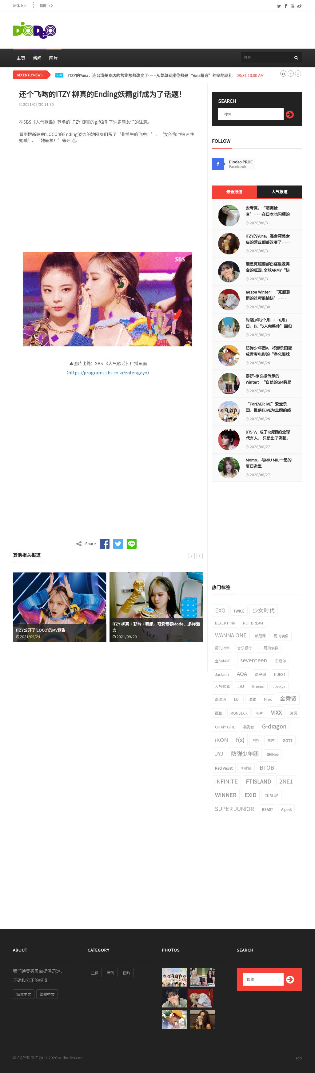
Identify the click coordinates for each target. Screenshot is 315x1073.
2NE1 (286, 781)
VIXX (276, 712)
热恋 (271, 740)
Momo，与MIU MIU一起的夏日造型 (269, 463)
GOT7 (288, 740)
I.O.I (237, 699)
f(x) (240, 740)
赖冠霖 (260, 635)
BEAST (267, 809)
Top (298, 1057)
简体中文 (19, 5)
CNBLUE (271, 795)
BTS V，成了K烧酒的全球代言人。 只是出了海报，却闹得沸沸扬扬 (268, 438)
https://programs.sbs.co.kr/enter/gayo (107, 372)
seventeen (253, 660)
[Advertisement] (190, 30)
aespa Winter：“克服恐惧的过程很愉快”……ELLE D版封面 (268, 298)
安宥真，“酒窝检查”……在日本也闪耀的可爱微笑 (268, 214)
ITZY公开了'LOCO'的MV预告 (27, 630)
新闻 (37, 58)
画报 (218, 713)
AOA (242, 673)
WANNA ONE (231, 635)
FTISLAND (258, 781)
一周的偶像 (269, 647)
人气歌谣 (222, 686)
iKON (221, 740)
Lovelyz (279, 686)
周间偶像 (281, 635)
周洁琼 (220, 699)
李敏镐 (246, 768)
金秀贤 (288, 698)
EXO (220, 610)
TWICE (239, 610)
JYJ (219, 753)
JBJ (241, 686)
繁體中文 (46, 5)
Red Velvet (224, 768)
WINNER (226, 795)
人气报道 (280, 191)
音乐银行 (244, 647)
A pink (286, 809)
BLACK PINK (225, 622)
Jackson (222, 674)
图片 (53, 58)
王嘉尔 (280, 660)
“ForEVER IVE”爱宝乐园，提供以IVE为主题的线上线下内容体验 (268, 410)
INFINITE (226, 781)
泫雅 (252, 699)
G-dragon (274, 726)
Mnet (268, 699)
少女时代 (264, 610)
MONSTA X (239, 713)
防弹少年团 (245, 753)
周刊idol (222, 647)
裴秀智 (248, 726)
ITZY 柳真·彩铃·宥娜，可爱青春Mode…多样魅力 (143, 627)
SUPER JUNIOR (234, 808)
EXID (251, 795)
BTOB (267, 767)
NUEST (279, 674)
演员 (293, 713)
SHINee (272, 754)
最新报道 (234, 191)
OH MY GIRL (225, 726)
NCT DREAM (253, 622)
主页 (21, 58)
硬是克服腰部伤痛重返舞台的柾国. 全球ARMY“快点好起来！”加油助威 (268, 270)
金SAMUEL (223, 660)
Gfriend (258, 686)
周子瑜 (260, 674)
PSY (256, 740)
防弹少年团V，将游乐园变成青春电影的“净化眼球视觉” (269, 354)
